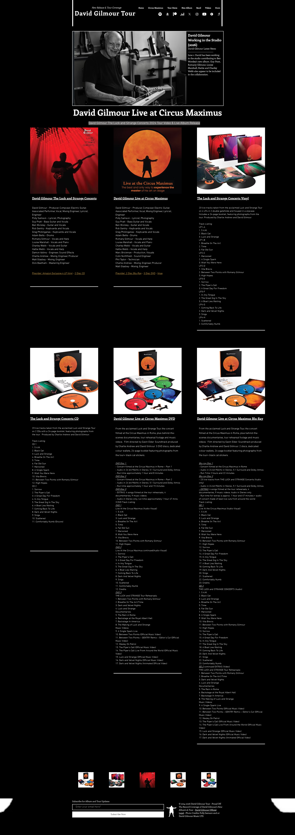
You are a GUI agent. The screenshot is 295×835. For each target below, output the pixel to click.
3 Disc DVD (149, 273)
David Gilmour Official (205, 809)
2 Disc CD (80, 273)
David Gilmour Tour (106, 13)
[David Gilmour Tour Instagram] (197, 14)
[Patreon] (175, 14)
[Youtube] (204, 14)
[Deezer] (182, 14)
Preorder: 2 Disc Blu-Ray (129, 273)
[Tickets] (211, 14)
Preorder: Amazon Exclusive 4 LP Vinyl (52, 273)
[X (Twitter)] (189, 14)
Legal (181, 812)
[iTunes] (219, 14)
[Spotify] (160, 14)
